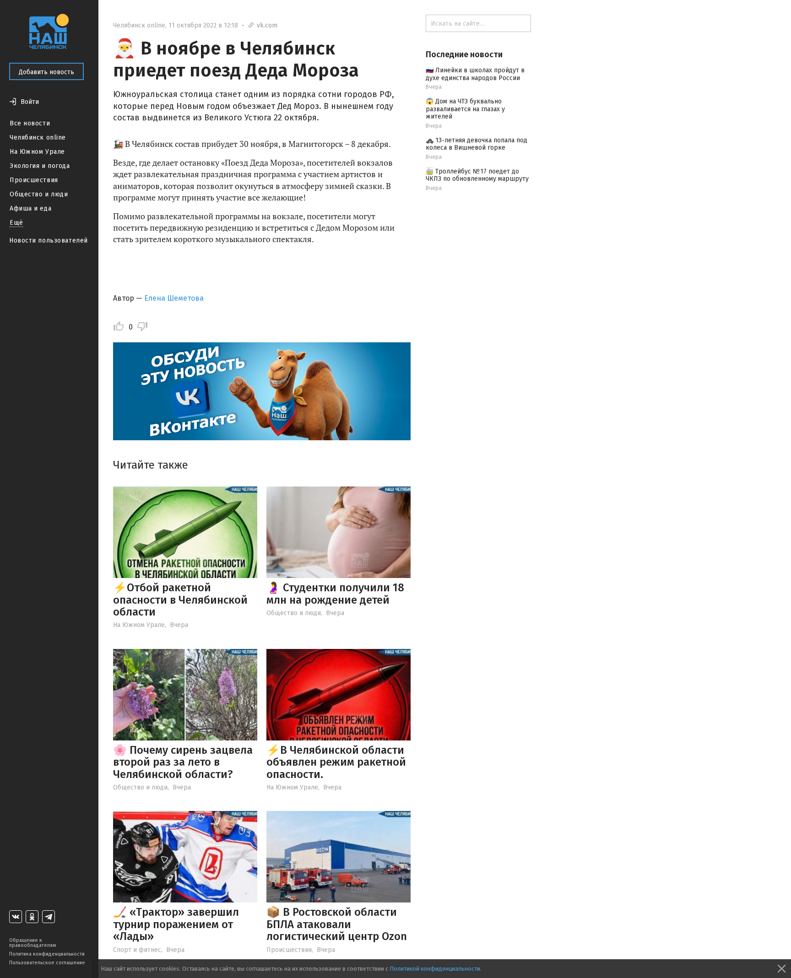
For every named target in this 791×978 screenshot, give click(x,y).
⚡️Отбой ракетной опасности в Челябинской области (180, 599)
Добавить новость (46, 72)
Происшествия (34, 180)
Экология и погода (40, 166)
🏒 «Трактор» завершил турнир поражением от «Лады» (176, 924)
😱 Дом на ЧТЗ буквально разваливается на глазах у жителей (465, 109)
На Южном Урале (37, 152)
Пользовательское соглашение (47, 962)
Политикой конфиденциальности (435, 968)
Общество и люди (39, 194)
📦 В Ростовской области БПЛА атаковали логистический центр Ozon (336, 924)
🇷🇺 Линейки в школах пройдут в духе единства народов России (475, 74)
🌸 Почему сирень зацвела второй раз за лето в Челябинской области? (183, 762)
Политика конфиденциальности (47, 953)
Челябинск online (38, 137)
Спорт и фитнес (137, 950)
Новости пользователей (48, 240)
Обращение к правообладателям (32, 943)
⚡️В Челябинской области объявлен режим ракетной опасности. (336, 762)
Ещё (16, 223)
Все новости (30, 123)
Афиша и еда (30, 208)
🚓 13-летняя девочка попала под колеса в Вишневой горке (476, 144)
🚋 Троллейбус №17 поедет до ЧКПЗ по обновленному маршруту (477, 175)
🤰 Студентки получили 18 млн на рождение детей (335, 593)
